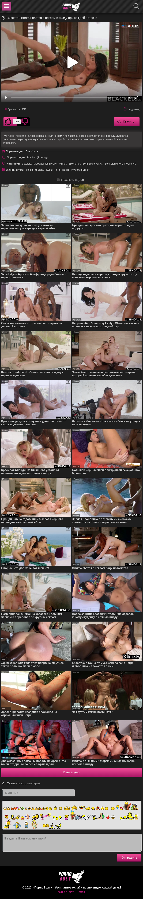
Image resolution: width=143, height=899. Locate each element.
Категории (13, 163)
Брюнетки (74, 163)
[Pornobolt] (71, 7)
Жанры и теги (15, 169)
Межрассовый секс (45, 163)
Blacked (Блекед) (37, 157)
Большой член (113, 163)
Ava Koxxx (32, 151)
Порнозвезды (14, 151)
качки (65, 169)
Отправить (129, 857)
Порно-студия (16, 157)
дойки (29, 169)
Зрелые (26, 163)
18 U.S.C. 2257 (66, 892)
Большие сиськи (92, 163)
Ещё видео (71, 772)
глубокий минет (80, 169)
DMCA (81, 892)
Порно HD (130, 163)
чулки (49, 169)
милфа (39, 169)
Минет (62, 163)
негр (57, 169)
